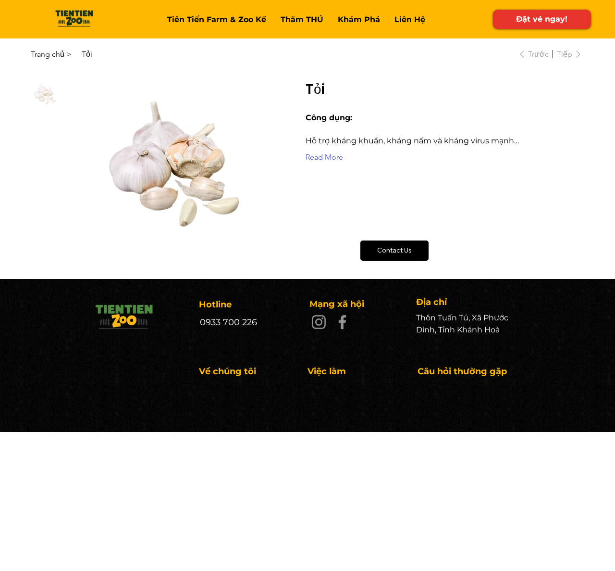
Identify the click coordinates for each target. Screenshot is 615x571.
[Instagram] (318, 322)
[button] (394, 251)
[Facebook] (342, 322)
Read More (324, 157)
